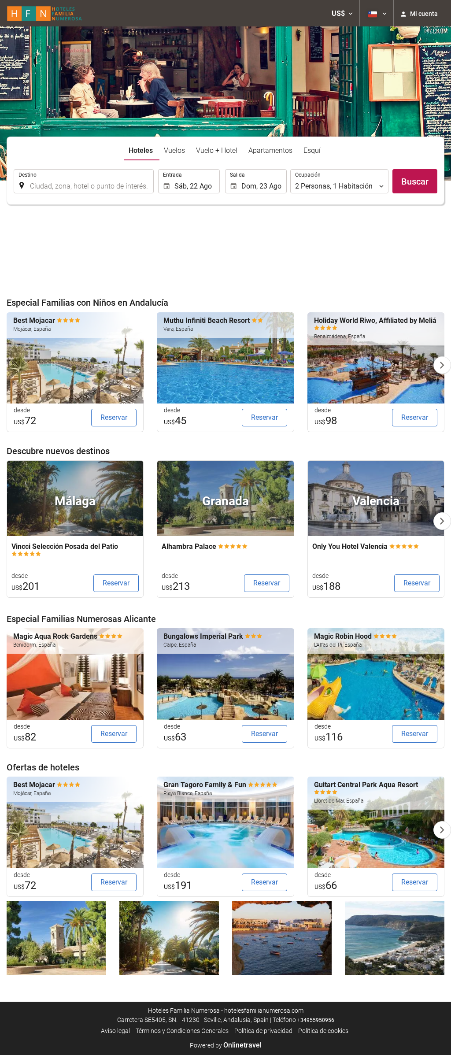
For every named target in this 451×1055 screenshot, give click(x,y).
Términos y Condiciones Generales (182, 1030)
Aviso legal (115, 1030)
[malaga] (169, 938)
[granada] (56, 938)
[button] (342, 13)
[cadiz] (282, 938)
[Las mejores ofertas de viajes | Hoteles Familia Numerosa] (45, 13)
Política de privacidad (263, 1030)
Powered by (226, 1045)
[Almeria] (394, 938)
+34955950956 (315, 1020)
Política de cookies (323, 1030)
